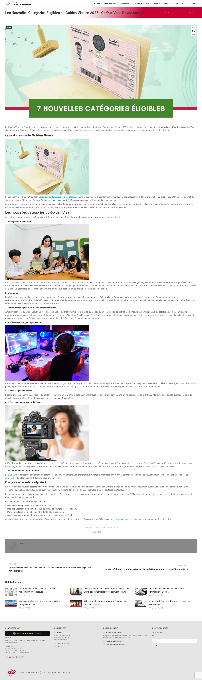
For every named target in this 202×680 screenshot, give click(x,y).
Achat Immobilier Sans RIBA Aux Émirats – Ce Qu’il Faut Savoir (105, 603)
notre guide (119, 519)
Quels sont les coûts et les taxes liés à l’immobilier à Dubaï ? (167, 590)
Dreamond (65, 672)
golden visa (107, 532)
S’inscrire (155, 645)
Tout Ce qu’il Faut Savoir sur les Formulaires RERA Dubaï (169, 603)
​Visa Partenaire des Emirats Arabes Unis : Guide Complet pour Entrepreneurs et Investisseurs (106, 590)
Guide (9, 27)
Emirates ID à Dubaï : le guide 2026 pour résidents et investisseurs (37, 590)
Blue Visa (12, 475)
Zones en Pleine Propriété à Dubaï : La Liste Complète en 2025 (39, 603)
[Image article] (11, 592)
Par (103, 527)
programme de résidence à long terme (58, 197)
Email (154, 635)
